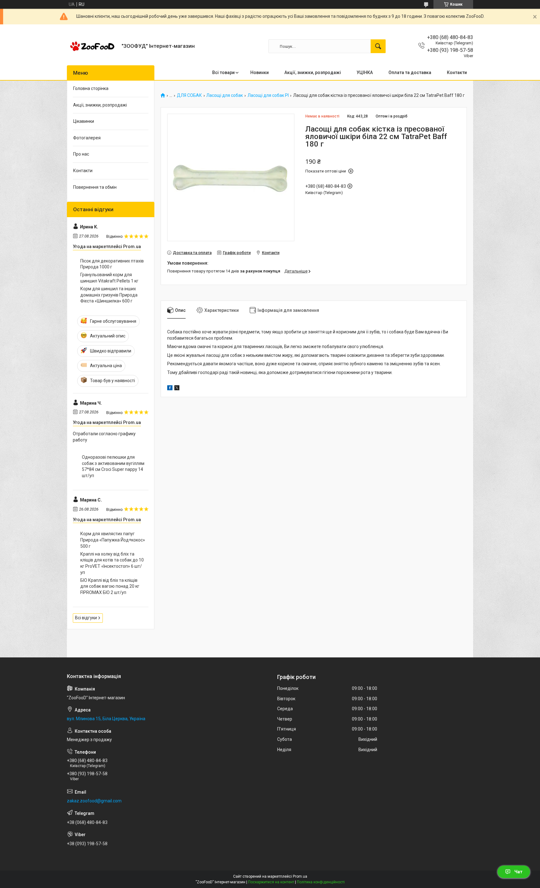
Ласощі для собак (224, 95)
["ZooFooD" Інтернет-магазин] (92, 46)
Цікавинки (83, 121)
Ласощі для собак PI (268, 95)
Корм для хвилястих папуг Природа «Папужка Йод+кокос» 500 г (112, 539)
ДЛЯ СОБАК (189, 95)
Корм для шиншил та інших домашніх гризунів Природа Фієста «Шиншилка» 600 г (109, 294)
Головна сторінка (90, 88)
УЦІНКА (365, 72)
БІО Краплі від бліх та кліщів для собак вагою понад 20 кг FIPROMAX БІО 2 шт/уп (109, 586)
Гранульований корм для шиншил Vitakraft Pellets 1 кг (109, 277)
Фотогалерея (87, 137)
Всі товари (223, 72)
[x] (176, 388)
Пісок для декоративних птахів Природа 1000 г (112, 264)
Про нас (81, 154)
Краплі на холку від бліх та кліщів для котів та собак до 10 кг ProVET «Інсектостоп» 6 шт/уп (112, 563)
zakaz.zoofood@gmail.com (94, 800)
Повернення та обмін (95, 187)
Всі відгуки (86, 617)
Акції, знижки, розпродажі (312, 72)
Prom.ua (300, 876)
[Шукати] (378, 46)
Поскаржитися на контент (271, 882)
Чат (518, 871)
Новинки (259, 72)
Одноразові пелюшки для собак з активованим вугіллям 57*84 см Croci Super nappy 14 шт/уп (113, 466)
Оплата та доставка (409, 72)
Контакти (457, 72)
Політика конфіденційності (321, 882)
